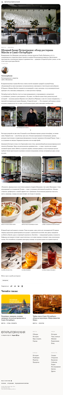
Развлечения (55, 341)
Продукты (36, 362)
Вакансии (54, 360)
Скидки (53, 356)
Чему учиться (55, 337)
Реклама (3, 383)
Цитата (53, 369)
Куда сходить (12, 323)
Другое (53, 371)
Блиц (52, 343)
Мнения (53, 339)
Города (35, 341)
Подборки (36, 358)
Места (3, 47)
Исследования (56, 367)
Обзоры (11, 47)
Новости (54, 352)
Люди (53, 331)
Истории (36, 337)
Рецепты (35, 360)
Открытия (54, 358)
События (54, 362)
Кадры (53, 365)
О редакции (10, 383)
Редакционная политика (22, 383)
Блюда (35, 352)
